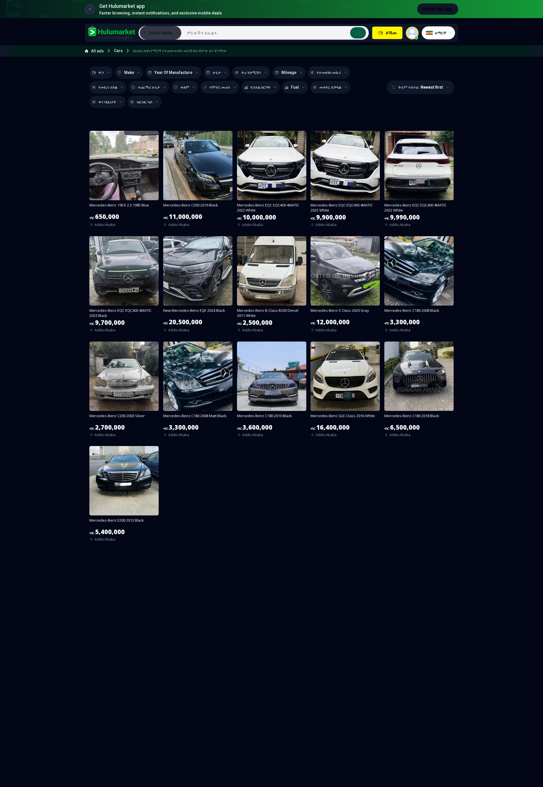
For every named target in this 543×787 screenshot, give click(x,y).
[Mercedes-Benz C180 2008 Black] (419, 286)
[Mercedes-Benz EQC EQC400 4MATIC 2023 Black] (124, 286)
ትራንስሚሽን (251, 72)
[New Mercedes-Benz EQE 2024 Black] (197, 286)
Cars (118, 50)
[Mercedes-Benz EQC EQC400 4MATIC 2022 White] (271, 181)
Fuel (295, 87)
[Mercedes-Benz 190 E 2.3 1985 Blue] (124, 181)
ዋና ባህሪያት (107, 102)
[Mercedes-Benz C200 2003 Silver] (124, 391)
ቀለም (184, 87)
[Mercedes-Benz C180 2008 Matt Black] (197, 391)
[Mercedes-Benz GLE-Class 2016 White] (345, 391)
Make (129, 72)
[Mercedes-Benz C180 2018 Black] (419, 391)
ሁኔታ (217, 72)
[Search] (358, 33)
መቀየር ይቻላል (330, 87)
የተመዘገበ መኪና (329, 72)
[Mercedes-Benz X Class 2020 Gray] (345, 286)
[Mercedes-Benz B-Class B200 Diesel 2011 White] (271, 286)
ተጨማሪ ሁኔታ (149, 87)
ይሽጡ (391, 32)
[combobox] (274, 33)
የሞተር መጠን (220, 87)
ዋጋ (101, 72)
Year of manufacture (173, 72)
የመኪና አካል (107, 87)
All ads (97, 51)
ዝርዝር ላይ (144, 102)
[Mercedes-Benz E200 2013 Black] (124, 495)
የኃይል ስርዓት (261, 87)
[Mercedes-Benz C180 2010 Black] (271, 391)
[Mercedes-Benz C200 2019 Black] (197, 181)
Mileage (288, 72)
